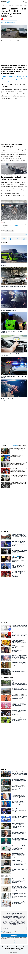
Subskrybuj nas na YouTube (10, 19)
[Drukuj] (11, 238)
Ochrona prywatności (10, 948)
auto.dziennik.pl (8, 5)
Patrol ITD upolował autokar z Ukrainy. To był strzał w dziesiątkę (14, 264)
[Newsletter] (4, 238)
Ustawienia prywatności (12, 950)
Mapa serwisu (19, 948)
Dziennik (2, 5)
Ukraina (8, 230)
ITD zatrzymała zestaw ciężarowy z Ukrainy (14, 76)
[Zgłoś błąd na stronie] (24, 238)
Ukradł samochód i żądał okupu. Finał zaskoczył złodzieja (12, 399)
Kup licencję (15, 225)
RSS (20, 950)
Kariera (18, 946)
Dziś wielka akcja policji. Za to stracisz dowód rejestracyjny (12, 332)
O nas (8, 946)
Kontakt (4, 946)
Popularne (15, 445)
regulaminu (18, 931)
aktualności (15, 5)
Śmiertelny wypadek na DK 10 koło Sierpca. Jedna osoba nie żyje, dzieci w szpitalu (13, 309)
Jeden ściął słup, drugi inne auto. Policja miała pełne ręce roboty (13, 377)
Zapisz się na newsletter (9, 22)
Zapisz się (14, 935)
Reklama (13, 946)
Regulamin (23, 946)
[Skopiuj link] (17, 238)
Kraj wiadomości (23, 445)
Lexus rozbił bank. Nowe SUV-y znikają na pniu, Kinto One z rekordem (13, 287)
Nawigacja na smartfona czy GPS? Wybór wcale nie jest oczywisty (13, 354)
